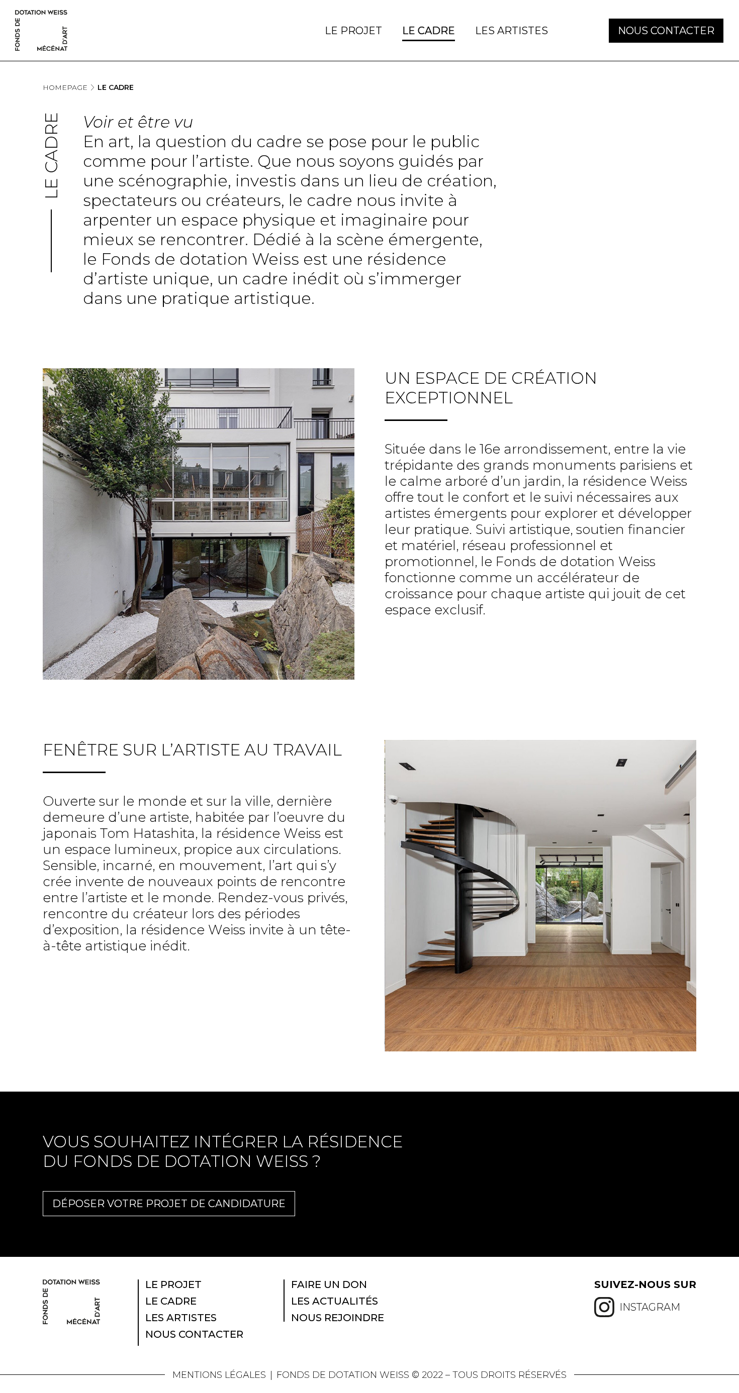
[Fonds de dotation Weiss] (41, 30)
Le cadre (428, 31)
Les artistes (511, 31)
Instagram (649, 1307)
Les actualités (334, 1301)
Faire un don (329, 1284)
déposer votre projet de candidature (169, 1204)
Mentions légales (219, 1374)
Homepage (65, 87)
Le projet (353, 31)
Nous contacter (666, 31)
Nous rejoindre (337, 1318)
